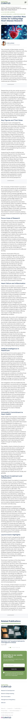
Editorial (3, 702)
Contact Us (9, 708)
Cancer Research (7, 14)
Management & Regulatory (8, 699)
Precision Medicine (19, 14)
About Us (3, 708)
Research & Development (13, 7)
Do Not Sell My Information (7, 712)
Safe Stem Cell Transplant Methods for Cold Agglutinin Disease (13, 641)
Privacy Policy (4, 710)
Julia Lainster (10, 43)
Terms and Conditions (14, 710)
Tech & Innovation (5, 696)
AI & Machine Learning (8, 12)
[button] (8, 647)
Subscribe (14, 669)
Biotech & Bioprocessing (7, 693)
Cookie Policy (17, 708)
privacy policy (14, 675)
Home (2, 7)
